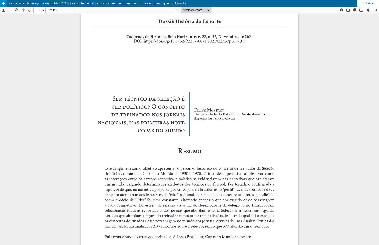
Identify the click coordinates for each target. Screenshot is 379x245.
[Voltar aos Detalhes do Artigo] (3, 3)
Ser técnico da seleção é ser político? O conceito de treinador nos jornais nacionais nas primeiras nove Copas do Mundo (97, 3)
